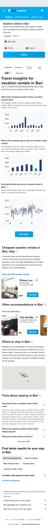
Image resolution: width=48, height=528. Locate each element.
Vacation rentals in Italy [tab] (13, 469)
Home (7, 519)
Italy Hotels (15, 519)
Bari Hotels (11, 524)
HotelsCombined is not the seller (16, 500)
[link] (24, 234)
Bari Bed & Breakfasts (11, 480)
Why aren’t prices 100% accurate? (17, 509)
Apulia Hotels (31, 519)
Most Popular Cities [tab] (11, 463)
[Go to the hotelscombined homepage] (17, 10)
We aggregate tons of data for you (17, 504)
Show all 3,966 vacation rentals (15, 274)
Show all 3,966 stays (11, 311)
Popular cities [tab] (28, 463)
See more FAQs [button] (24, 441)
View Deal (33, 295)
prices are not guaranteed (11, 494)
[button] (4, 10)
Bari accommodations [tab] (12, 458)
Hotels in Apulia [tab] (31, 458)
